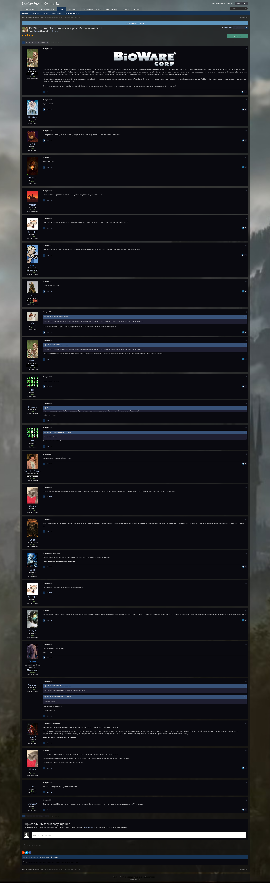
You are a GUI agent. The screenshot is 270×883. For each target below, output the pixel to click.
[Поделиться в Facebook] (29, 852)
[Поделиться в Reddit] (23, 852)
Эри (32, 295)
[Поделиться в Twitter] (26, 852)
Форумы (25, 13)
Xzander (36, 31)
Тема (115, 877)
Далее (43, 42)
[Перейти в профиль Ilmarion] (32, 166)
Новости (55, 31)
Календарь (35, 13)
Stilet (32, 540)
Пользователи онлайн (72, 13)
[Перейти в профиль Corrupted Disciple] (32, 461)
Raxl (32, 390)
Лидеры (126, 9)
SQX (32, 323)
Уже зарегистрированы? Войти (221, 3)
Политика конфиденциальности (131, 877)
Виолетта (32, 685)
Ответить (237, 36)
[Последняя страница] (47, 42)
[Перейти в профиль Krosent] (32, 196)
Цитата (49, 92)
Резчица (32, 407)
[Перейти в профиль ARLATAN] (32, 107)
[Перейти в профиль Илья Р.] (32, 729)
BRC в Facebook (111, 9)
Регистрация (241, 3)
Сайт (61, 9)
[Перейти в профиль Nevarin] (32, 619)
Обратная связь (149, 877)
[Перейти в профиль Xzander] (25, 29)
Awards (137, 9)
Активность (73, 9)
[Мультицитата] (44, 92)
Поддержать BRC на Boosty (135, 23)
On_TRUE (32, 232)
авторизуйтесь (88, 827)
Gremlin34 (32, 804)
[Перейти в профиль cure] (32, 254)
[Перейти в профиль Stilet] (32, 528)
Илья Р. (32, 737)
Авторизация (227, 27)
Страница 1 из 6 (56, 42)
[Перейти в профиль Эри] (32, 287)
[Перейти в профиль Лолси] (32, 495)
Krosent (32, 205)
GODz (32, 570)
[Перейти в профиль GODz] (32, 560)
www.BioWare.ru (29, 9)
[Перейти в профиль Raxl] (32, 382)
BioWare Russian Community (40, 3)
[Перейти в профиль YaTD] (32, 136)
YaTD (32, 144)
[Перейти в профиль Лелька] (32, 651)
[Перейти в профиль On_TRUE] (32, 224)
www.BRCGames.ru (47, 9)
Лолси (32, 506)
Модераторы (56, 13)
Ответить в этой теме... (43, 835)
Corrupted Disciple (32, 471)
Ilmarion (32, 177)
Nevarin (32, 631)
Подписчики (238, 28)
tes (32, 786)
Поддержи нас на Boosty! (92, 9)
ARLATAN (32, 117)
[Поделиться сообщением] (246, 49)
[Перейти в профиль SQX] (32, 316)
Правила (45, 13)
